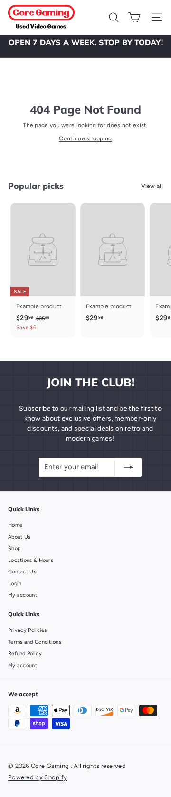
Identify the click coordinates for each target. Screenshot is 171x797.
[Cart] (134, 17)
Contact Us (22, 572)
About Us (19, 537)
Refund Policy (25, 653)
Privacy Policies (27, 630)
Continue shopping (85, 138)
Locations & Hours (30, 560)
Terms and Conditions (34, 642)
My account (22, 595)
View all (152, 186)
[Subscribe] (128, 467)
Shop (14, 548)
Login (15, 584)
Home (15, 525)
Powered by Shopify (37, 777)
